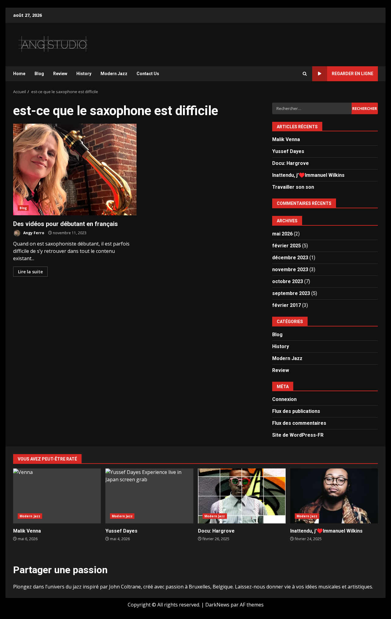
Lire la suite (30, 272)
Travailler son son (293, 187)
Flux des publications (296, 411)
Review (60, 73)
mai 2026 (282, 234)
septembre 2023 (291, 293)
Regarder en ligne (352, 73)
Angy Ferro (33, 232)
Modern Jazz (113, 73)
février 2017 (286, 305)
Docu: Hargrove (290, 163)
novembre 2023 (290, 269)
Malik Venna (286, 139)
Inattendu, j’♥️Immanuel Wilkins (308, 175)
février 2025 (286, 246)
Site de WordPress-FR (297, 435)
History (83, 73)
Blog (39, 73)
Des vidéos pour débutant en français (75, 169)
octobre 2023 (287, 281)
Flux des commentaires (299, 423)
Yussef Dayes (288, 151)
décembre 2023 (290, 257)
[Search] (305, 74)
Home (19, 73)
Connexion (284, 399)
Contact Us (148, 73)
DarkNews (217, 604)
